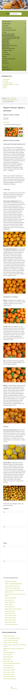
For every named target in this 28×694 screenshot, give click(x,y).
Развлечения (5, 52)
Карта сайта (4, 60)
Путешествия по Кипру (6, 28)
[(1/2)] (14, 518)
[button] (14, 4)
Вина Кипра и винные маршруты (8, 35)
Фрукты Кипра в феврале (10, 598)
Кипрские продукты (6, 39)
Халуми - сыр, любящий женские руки (13, 583)
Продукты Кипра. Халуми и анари (12, 588)
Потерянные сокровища (7, 50)
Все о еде (4, 32)
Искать (8, 13)
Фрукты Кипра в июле (10, 611)
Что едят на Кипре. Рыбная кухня (12, 586)
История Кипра (5, 25)
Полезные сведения (6, 23)
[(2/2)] (14, 533)
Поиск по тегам (5, 63)
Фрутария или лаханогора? (11, 581)
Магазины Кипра (5, 41)
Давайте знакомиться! (7, 69)
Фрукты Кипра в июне (9, 606)
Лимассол (5, 86)
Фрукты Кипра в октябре (10, 617)
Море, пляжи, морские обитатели (9, 30)
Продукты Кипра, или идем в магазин (13, 609)
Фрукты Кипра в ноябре (10, 620)
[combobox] (16, 13)
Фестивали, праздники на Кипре (8, 58)
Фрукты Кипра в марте (10, 602)
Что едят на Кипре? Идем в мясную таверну (11, 36)
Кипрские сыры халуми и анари (8, 48)
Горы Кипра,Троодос (7, 82)
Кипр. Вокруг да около (6, 21)
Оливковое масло (5, 47)
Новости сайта (5, 67)
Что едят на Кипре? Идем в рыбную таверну (11, 38)
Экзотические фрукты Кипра (11, 624)
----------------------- (5, 65)
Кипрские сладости (6, 44)
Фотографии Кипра (6, 54)
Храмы (4, 87)
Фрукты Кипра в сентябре (10, 615)
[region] (14, 5)
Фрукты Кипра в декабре (10, 622)
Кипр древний (6, 79)
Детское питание (5, 42)
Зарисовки (4, 56)
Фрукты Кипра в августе (10, 613)
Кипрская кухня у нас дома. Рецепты (9, 45)
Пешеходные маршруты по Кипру (10, 84)
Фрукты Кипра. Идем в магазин (8, 34)
